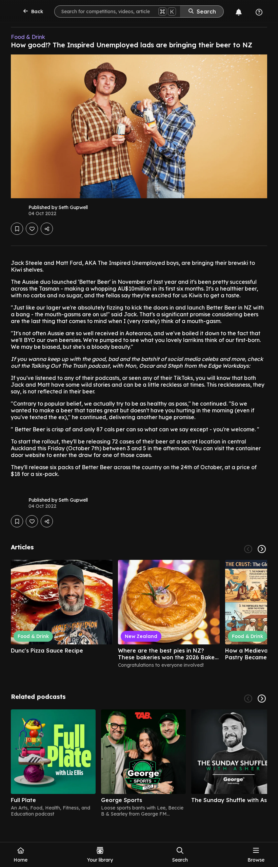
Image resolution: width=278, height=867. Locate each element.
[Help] (259, 12)
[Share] (47, 229)
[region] (139, 617)
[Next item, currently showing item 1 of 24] (261, 549)
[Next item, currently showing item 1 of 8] (261, 698)
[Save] (17, 229)
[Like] (32, 229)
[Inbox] (239, 12)
